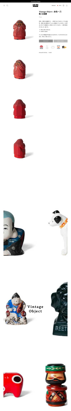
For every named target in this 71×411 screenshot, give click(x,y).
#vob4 (50, 52)
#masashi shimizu (43, 52)
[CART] (66, 5)
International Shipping (35, 1)
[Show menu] (4, 5)
